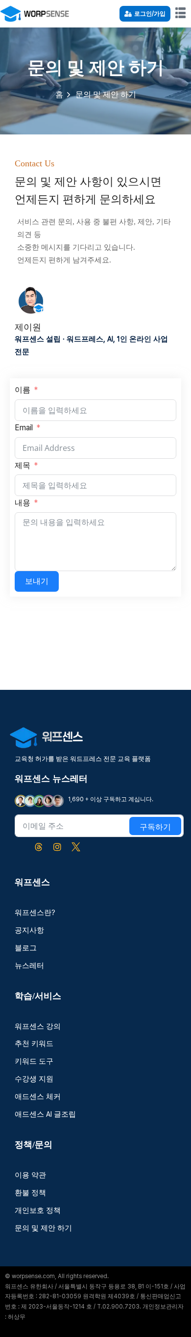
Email (24, 427)
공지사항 (29, 930)
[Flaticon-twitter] (76, 846)
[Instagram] (57, 846)
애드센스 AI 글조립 (45, 1114)
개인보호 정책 (38, 1210)
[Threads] (38, 846)
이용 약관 (30, 1175)
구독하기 (155, 827)
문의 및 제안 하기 (43, 1228)
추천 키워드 (34, 1043)
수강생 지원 (34, 1079)
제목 (22, 465)
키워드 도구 (34, 1061)
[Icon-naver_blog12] (20, 846)
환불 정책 (30, 1192)
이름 (23, 389)
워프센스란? (35, 912)
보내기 (36, 581)
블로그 (26, 948)
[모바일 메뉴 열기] (180, 12)
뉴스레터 (29, 965)
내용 (22, 502)
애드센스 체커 (38, 1096)
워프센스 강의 (38, 1026)
